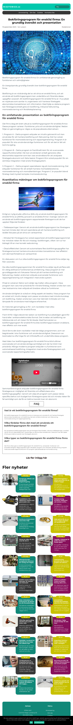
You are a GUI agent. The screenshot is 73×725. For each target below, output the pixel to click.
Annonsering (23, 12)
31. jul (60, 556)
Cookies (40, 12)
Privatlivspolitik (39, 722)
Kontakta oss (49, 12)
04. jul (26, 637)
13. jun (61, 677)
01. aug (25, 556)
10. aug (25, 496)
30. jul (60, 597)
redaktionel (66, 27)
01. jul (25, 657)
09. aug (60, 496)
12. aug (60, 475)
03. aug (25, 536)
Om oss (32, 12)
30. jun (26, 677)
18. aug (25, 475)
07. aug (25, 516)
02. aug (60, 536)
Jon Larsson (22, 27)
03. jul (60, 637)
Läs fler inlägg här (36, 457)
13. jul (60, 617)
